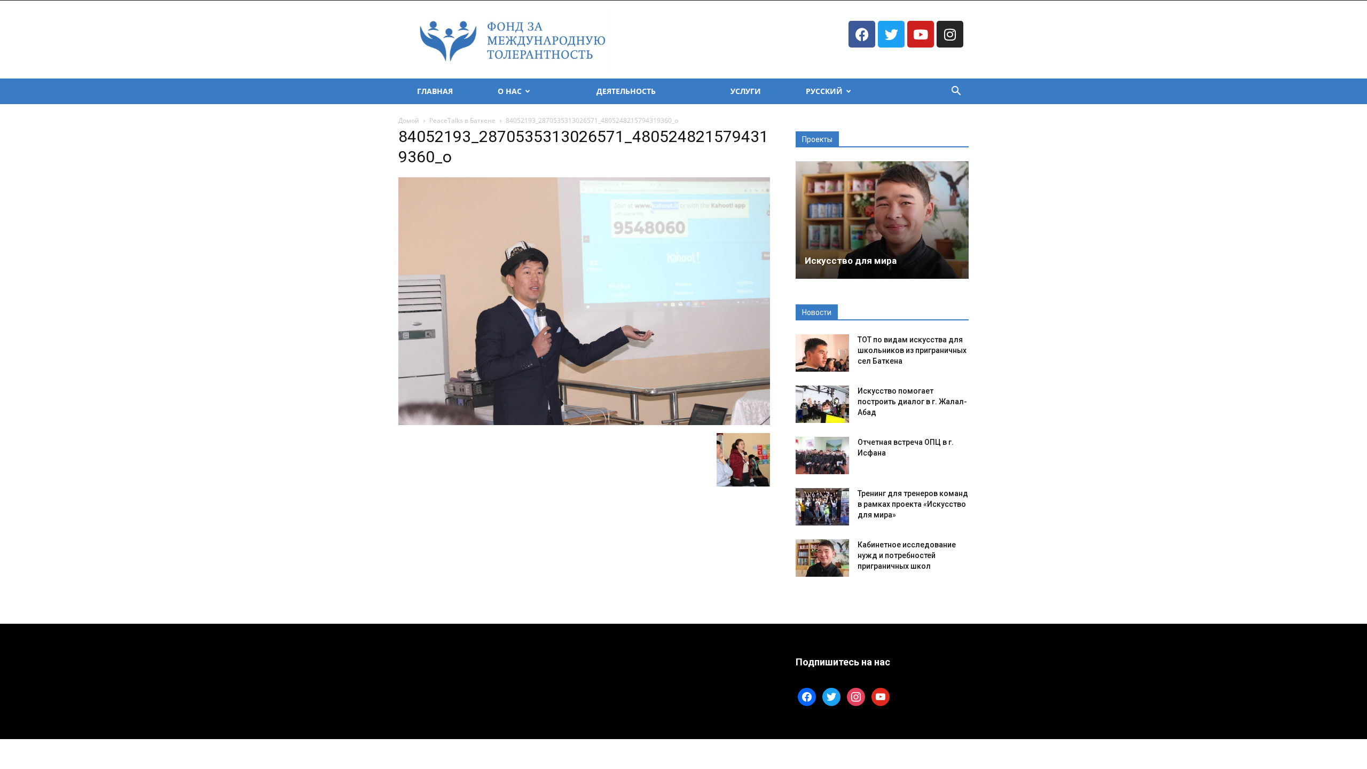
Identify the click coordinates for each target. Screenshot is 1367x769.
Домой (408, 120)
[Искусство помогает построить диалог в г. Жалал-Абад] (822, 404)
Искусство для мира (851, 260)
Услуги (745, 91)
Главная (435, 91)
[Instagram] (950, 34)
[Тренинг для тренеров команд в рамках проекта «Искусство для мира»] (822, 506)
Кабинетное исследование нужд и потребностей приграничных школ (907, 555)
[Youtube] (920, 34)
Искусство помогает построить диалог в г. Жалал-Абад (912, 402)
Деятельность (626, 91)
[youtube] (880, 696)
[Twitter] (891, 34)
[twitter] (831, 696)
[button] (956, 92)
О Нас (510, 91)
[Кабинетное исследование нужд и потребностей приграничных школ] (822, 558)
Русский (824, 91)
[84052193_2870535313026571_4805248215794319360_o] (584, 422)
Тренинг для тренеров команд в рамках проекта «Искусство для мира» (913, 504)
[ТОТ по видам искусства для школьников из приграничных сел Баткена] (822, 353)
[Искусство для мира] (882, 220)
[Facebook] (862, 34)
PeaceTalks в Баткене (462, 120)
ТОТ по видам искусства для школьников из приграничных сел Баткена (912, 350)
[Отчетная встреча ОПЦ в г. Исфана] (822, 455)
